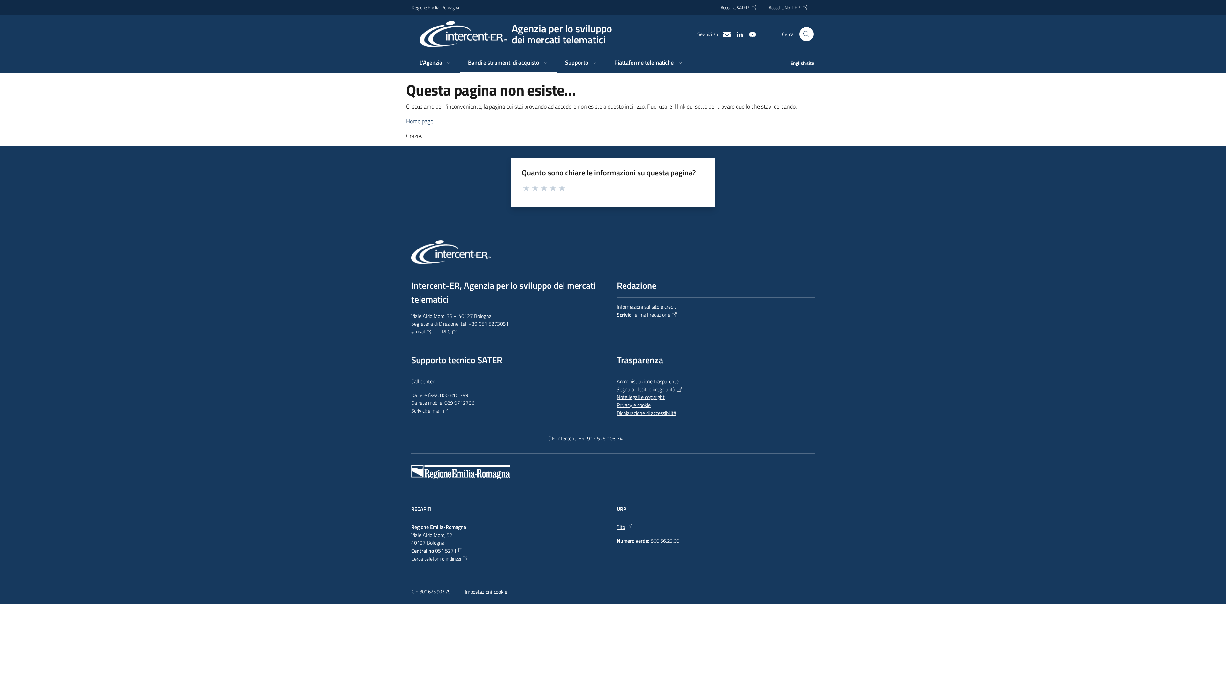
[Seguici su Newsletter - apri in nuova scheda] (724, 34)
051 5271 (446, 551)
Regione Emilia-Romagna (435, 7)
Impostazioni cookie (486, 591)
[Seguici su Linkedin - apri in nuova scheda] (737, 34)
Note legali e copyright (641, 397)
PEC (446, 331)
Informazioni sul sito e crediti (647, 306)
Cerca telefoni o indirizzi (436, 559)
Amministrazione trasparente (648, 381)
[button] (806, 34)
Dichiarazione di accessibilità (646, 413)
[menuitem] (798, 64)
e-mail (418, 331)
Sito (621, 527)
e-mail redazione (652, 314)
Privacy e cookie (634, 405)
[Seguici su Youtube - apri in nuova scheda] (750, 34)
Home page (419, 121)
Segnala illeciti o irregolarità (646, 389)
